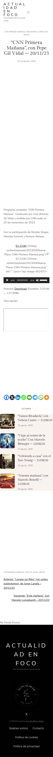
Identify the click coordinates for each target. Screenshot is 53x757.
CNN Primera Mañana (14, 32)
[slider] (44, 280)
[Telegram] (35, 397)
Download (20, 289)
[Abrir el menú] (28, 12)
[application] (26, 280)
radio (42, 572)
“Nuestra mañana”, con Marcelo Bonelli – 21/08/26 (33, 480)
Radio (26, 35)
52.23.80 (21, 246)
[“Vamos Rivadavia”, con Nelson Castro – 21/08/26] (7, 422)
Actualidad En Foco (15, 9)
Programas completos (37, 32)
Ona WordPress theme (35, 721)
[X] (12, 397)
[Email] (29, 397)
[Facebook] (6, 397)
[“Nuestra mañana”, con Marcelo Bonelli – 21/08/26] (7, 482)
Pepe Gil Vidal (31, 572)
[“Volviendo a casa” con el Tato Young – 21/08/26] (7, 462)
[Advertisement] (26, 105)
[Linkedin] (17, 397)
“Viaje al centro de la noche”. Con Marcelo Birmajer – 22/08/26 (31, 440)
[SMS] (40, 397)
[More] (46, 397)
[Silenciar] (37, 280)
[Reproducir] (7, 280)
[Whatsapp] (23, 397)
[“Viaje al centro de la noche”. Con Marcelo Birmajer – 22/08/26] (7, 441)
